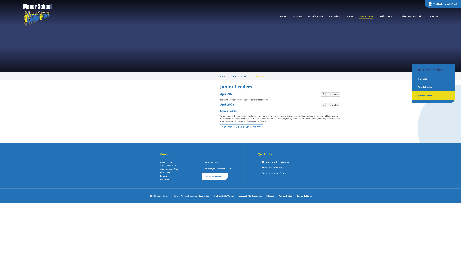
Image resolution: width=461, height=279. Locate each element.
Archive (335, 94)
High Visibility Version (224, 196)
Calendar (422, 78)
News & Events (240, 76)
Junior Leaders (261, 76)
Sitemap (270, 196)
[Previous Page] (323, 94)
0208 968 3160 (211, 162)
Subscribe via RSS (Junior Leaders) (241, 127)
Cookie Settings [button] (304, 196)
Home (223, 76)
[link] (328, 94)
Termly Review (425, 87)
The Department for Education (276, 162)
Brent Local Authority (272, 167)
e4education (203, 196)
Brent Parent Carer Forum (274, 173)
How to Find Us (214, 177)
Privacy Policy (285, 196)
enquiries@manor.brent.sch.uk (217, 168)
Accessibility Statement (250, 196)
